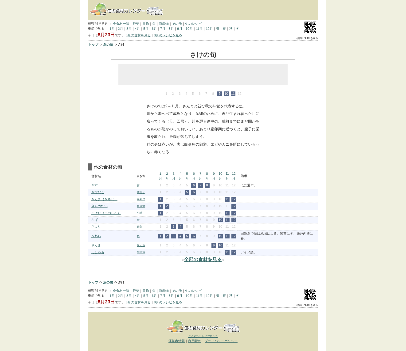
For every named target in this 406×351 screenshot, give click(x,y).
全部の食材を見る (203, 259)
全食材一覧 (121, 24)
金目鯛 (141, 206)
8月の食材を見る (138, 35)
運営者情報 (176, 341)
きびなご (97, 192)
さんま (96, 245)
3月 (129, 28)
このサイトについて (203, 336)
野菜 (136, 24)
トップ (93, 44)
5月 (145, 28)
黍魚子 (141, 192)
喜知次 (141, 199)
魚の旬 (108, 44)
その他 (177, 24)
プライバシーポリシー (221, 341)
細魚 (139, 226)
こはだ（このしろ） (106, 213)
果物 (145, 24)
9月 (179, 28)
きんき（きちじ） (104, 199)
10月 (189, 28)
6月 (154, 28)
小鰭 (139, 212)
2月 (120, 28)
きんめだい (99, 206)
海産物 (164, 24)
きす (94, 185)
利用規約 (194, 341)
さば (94, 220)
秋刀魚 (141, 245)
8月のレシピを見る (168, 35)
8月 (171, 28)
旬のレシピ (193, 24)
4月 (137, 28)
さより (96, 226)
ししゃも (97, 252)
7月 (162, 28)
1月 (112, 28)
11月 (199, 28)
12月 (209, 28)
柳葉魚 (141, 252)
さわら (96, 236)
